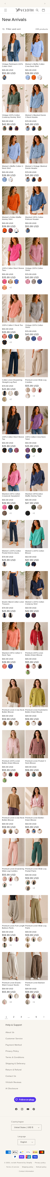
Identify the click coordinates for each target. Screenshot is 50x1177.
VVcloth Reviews (13, 1082)
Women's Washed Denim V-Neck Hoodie (35, 116)
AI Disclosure (12, 1088)
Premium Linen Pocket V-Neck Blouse (35, 762)
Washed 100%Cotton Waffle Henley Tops (34, 495)
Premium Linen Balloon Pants (35, 984)
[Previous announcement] (5, 4)
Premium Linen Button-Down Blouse (34, 819)
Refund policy (41, 1167)
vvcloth (13, 1162)
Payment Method (14, 1045)
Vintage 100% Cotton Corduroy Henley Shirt (11, 116)
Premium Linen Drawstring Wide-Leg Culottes (13, 870)
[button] (5, 10)
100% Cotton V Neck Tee (12, 325)
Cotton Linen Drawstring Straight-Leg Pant (12, 381)
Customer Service (14, 1038)
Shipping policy (27, 1167)
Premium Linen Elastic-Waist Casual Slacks (11, 984)
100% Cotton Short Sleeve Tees (13, 269)
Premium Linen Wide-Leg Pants (35, 927)
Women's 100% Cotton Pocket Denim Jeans (11, 552)
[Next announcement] (45, 4)
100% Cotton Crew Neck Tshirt (35, 438)
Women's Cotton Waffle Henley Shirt (11, 218)
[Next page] (44, 1017)
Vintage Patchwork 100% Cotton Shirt (12, 65)
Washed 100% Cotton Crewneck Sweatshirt (11, 495)
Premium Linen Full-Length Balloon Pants (13, 927)
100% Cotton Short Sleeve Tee (13, 438)
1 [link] (6, 1017)
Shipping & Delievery (15, 1063)
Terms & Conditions (15, 1057)
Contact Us (11, 1076)
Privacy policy (40, 1162)
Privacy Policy (12, 1051)
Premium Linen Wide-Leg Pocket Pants (35, 870)
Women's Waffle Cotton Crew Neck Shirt (35, 65)
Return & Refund (14, 1070)
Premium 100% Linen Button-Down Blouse (34, 654)
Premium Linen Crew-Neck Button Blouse (13, 711)
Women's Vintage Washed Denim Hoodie (36, 167)
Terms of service (12, 1167)
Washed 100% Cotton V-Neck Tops (12, 654)
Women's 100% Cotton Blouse (34, 552)
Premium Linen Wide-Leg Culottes (35, 381)
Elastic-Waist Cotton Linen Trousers (13, 603)
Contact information (26, 1171)
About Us (10, 1032)
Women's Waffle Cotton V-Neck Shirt (12, 167)
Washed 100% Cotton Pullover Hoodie (34, 218)
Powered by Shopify (24, 1162)
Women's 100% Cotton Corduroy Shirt (34, 603)
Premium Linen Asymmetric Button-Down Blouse (36, 711)
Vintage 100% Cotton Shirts (34, 269)
